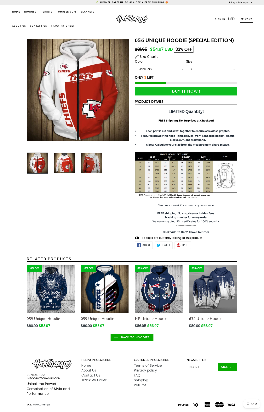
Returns (140, 385)
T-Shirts (46, 12)
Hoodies (30, 12)
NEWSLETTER (196, 359)
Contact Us (38, 26)
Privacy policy (145, 370)
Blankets (87, 12)
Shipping (141, 380)
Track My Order (63, 26)
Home (16, 12)
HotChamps (42, 404)
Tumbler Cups (66, 12)
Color (139, 61)
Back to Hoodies (135, 337)
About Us (19, 26)
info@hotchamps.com (241, 2)
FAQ (137, 375)
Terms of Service (148, 365)
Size (189, 61)
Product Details (149, 101)
